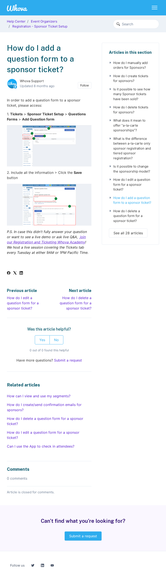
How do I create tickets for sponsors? (130, 78)
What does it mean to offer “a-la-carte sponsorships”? (129, 125)
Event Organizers (44, 21)
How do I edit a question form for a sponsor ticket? (23, 303)
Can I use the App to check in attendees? (40, 446)
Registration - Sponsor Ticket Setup (39, 26)
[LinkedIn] (21, 273)
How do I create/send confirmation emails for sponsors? (44, 407)
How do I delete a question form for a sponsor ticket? (75, 303)
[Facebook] (8, 273)
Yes (42, 340)
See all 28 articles (128, 233)
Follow (84, 85)
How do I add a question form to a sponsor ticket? (132, 200)
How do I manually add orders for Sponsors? (130, 65)
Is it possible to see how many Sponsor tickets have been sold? (131, 94)
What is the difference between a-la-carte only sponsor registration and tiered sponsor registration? (132, 148)
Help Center (16, 21)
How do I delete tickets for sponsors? (130, 109)
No (56, 340)
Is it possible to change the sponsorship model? (131, 168)
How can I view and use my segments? (38, 396)
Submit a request (68, 360)
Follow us (17, 565)
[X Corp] (15, 273)
